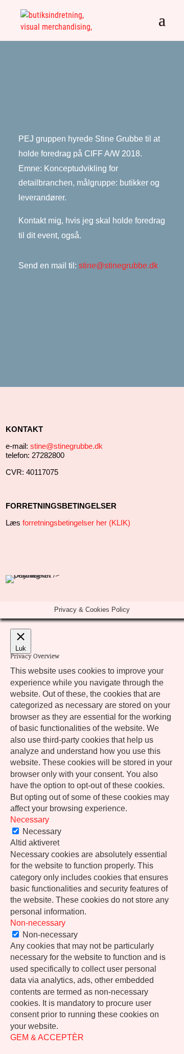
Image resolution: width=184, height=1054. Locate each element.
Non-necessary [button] (37, 923)
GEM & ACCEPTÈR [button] (47, 1037)
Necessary (41, 831)
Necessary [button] (29, 819)
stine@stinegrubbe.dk (118, 265)
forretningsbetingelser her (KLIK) (76, 522)
